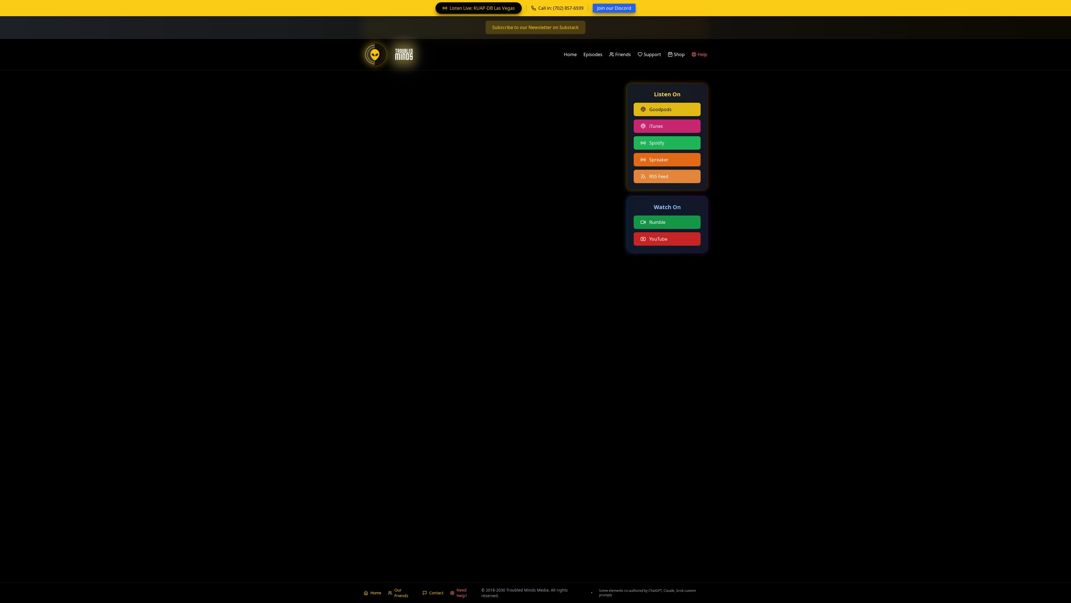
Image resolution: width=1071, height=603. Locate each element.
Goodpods (660, 109)
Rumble (657, 222)
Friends (623, 54)
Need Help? (462, 592)
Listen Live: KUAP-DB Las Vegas (482, 8)
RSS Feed (658, 176)
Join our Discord (614, 8)
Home (570, 54)
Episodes (592, 54)
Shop (679, 54)
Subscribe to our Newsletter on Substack (535, 27)
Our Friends (401, 592)
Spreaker (659, 160)
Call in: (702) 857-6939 (560, 8)
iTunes (656, 126)
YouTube (658, 239)
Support (652, 54)
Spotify (656, 143)
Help (702, 54)
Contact (436, 592)
